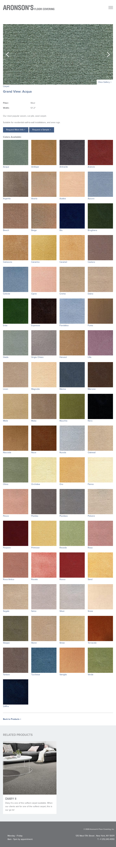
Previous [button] (7, 54)
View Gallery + (104, 82)
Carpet (6, 86)
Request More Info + (15, 129)
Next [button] (108, 54)
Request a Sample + (41, 129)
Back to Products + (12, 719)
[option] (58, 54)
